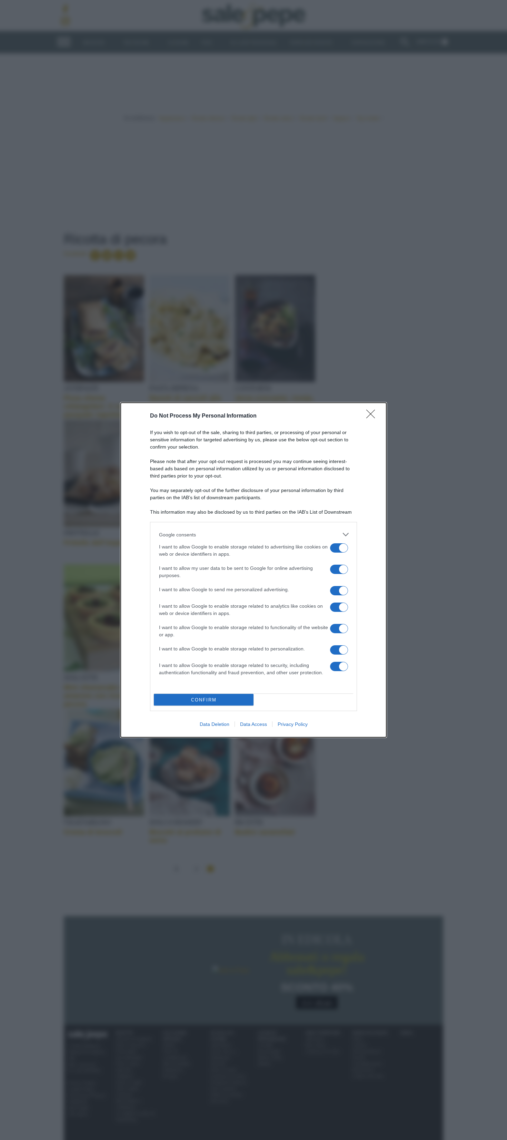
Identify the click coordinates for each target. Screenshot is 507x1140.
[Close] (372, 416)
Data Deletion (214, 724)
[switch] (339, 548)
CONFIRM (204, 699)
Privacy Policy (293, 724)
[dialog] (253, 570)
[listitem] (253, 534)
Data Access (253, 724)
